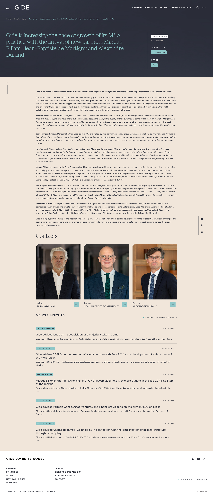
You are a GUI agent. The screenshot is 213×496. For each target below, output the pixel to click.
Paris (154, 65)
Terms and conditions (35, 491)
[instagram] (204, 458)
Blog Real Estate (64, 476)
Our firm (11, 483)
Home (8, 19)
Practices (151, 7)
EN (203, 7)
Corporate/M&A (159, 52)
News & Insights (181, 7)
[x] (202, 232)
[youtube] (198, 458)
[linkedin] (202, 225)
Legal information (12, 491)
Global (164, 7)
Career (58, 468)
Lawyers (137, 7)
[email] (202, 219)
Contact (59, 479)
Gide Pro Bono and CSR (67, 472)
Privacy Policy (49, 491)
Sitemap (23, 491)
